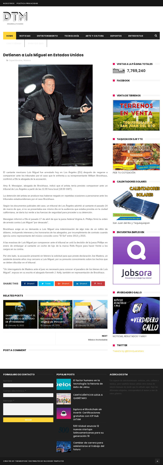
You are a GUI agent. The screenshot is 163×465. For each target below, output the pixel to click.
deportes (116, 36)
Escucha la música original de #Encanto (53, 320)
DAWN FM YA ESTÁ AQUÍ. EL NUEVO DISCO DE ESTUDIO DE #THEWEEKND (20, 318)
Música (27, 60)
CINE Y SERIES (13, 43)
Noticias (24, 36)
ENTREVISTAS (135, 36)
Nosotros (8, 3)
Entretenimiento (47, 36)
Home (9, 36)
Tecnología (71, 36)
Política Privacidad (27, 3)
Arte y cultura (95, 36)
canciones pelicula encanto (55, 304)
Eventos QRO (36, 43)
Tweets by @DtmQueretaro (128, 351)
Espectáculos (15, 60)
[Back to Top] (157, 461)
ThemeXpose (21, 461)
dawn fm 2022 (13, 304)
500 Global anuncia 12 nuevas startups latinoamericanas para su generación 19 (88, 431)
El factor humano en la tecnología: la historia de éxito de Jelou (88, 384)
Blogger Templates (54, 461)
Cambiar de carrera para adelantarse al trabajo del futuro (88, 446)
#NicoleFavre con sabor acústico (90, 320)
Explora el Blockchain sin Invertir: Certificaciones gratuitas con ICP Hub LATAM (87, 414)
